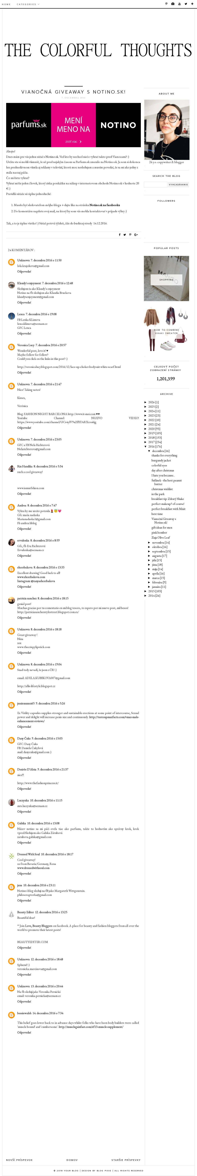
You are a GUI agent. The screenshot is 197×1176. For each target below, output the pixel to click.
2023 (154, 415)
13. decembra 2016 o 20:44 (47, 986)
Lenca (21, 314)
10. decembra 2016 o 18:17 (57, 854)
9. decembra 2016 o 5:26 (50, 703)
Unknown (23, 260)
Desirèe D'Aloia (26, 769)
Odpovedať (24, 271)
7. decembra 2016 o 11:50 (46, 260)
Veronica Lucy (25, 345)
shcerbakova (25, 567)
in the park (158, 494)
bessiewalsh (24, 1013)
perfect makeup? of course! (168, 504)
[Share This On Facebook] (119, 235)
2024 (154, 411)
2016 (155, 446)
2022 (154, 420)
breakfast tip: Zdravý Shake (168, 499)
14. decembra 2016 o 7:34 (48, 1013)
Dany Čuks (24, 738)
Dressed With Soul (28, 854)
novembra (161, 542)
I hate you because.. (163, 475)
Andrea (21, 505)
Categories (27, 4)
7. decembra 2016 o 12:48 (57, 283)
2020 (154, 429)
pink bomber (159, 532)
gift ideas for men (162, 527)
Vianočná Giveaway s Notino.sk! (164, 521)
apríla (158, 573)
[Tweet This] (125, 235)
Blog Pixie (104, 1170)
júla (157, 560)
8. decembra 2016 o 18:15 (53, 598)
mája (157, 569)
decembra (161, 451)
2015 (155, 591)
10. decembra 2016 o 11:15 (46, 800)
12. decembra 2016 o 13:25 (51, 912)
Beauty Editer (25, 912)
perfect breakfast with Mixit (168, 509)
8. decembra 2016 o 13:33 (49, 567)
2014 (154, 596)
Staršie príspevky (126, 1160)
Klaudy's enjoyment (29, 283)
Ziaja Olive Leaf (161, 537)
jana (19, 885)
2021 (154, 424)
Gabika (21, 823)
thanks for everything (164, 455)
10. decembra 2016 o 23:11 (39, 885)
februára (159, 582)
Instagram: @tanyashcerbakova (36, 581)
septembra (161, 551)
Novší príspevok (19, 1160)
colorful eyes (159, 465)
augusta (159, 556)
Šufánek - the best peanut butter (167, 482)
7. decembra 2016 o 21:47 (46, 384)
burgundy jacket (161, 460)
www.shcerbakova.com (31, 577)
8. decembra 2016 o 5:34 (48, 466)
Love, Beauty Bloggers (39, 926)
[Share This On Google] (136, 235)
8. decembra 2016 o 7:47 (42, 505)
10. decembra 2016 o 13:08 (43, 823)
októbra (160, 547)
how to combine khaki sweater (166, 331)
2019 (155, 433)
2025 (154, 407)
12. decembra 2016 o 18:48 (47, 959)
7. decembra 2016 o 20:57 (51, 345)
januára (159, 587)
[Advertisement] (73, 1124)
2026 (154, 402)
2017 (155, 442)
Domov (72, 1160)
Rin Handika (25, 466)
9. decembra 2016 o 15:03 (47, 738)
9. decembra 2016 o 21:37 (53, 769)
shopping (166, 279)
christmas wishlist (162, 489)
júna (157, 565)
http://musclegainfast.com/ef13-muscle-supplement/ (91, 1027)
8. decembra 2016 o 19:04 (46, 664)
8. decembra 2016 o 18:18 (46, 629)
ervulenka (23, 540)
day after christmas (163, 470)
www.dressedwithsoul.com (33, 868)
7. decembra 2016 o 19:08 (41, 314)
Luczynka (23, 800)
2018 (155, 438)
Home (6, 4)
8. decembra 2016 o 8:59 (45, 540)
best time (157, 514)
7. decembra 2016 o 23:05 (46, 439)
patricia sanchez (27, 598)
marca (158, 578)
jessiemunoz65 (26, 703)
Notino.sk (52, 157)
